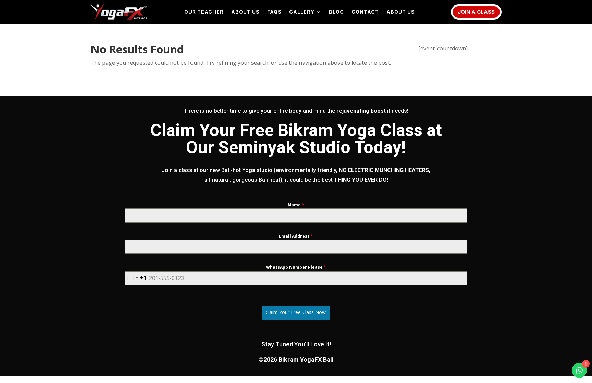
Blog (336, 12)
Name (296, 205)
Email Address (296, 236)
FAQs (274, 12)
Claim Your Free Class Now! (296, 312)
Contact (365, 12)
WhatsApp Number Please (296, 267)
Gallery (301, 12)
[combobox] (136, 278)
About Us (245, 12)
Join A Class (476, 12)
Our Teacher (204, 12)
